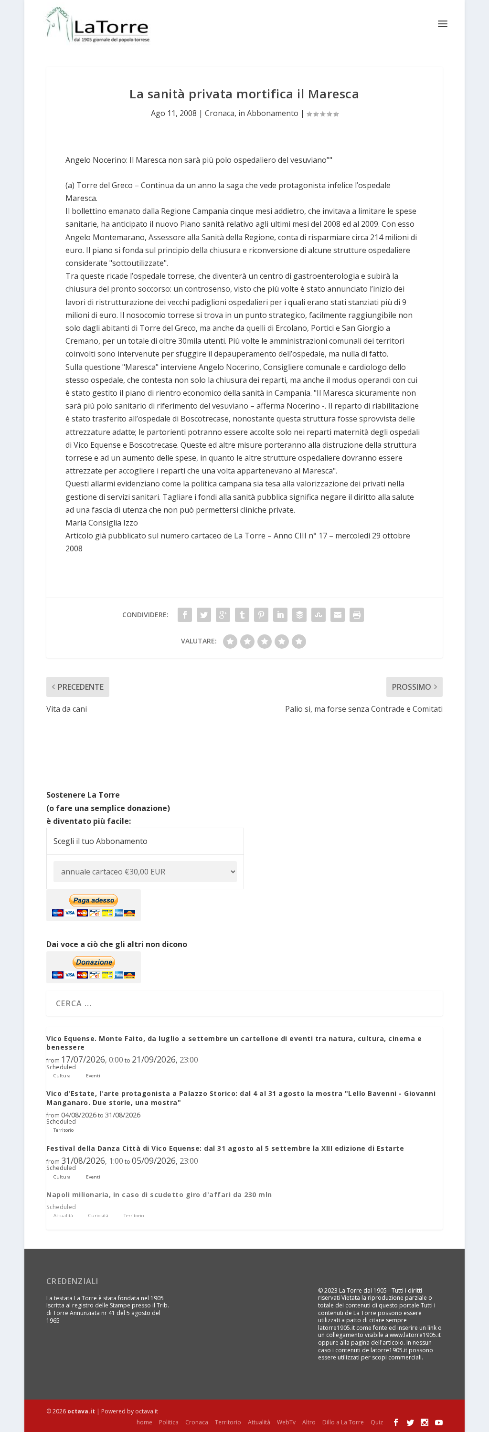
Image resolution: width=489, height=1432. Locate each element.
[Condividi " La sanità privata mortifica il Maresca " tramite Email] (337, 614)
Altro (309, 1422)
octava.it (81, 1411)
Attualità (259, 1422)
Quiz (377, 1422)
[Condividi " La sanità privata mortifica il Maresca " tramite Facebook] (184, 614)
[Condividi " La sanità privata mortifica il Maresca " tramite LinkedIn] (280, 614)
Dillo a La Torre (343, 1422)
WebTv (286, 1422)
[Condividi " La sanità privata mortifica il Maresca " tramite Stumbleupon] (318, 614)
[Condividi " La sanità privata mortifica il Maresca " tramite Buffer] (299, 614)
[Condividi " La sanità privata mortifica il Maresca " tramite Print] (356, 614)
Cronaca (219, 113)
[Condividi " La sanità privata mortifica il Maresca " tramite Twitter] (203, 614)
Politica (169, 1422)
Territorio (228, 1422)
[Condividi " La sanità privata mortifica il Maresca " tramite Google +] (223, 614)
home (144, 1422)
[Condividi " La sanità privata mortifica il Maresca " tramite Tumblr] (242, 614)
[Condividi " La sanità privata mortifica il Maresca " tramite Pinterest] (261, 614)
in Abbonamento (268, 113)
